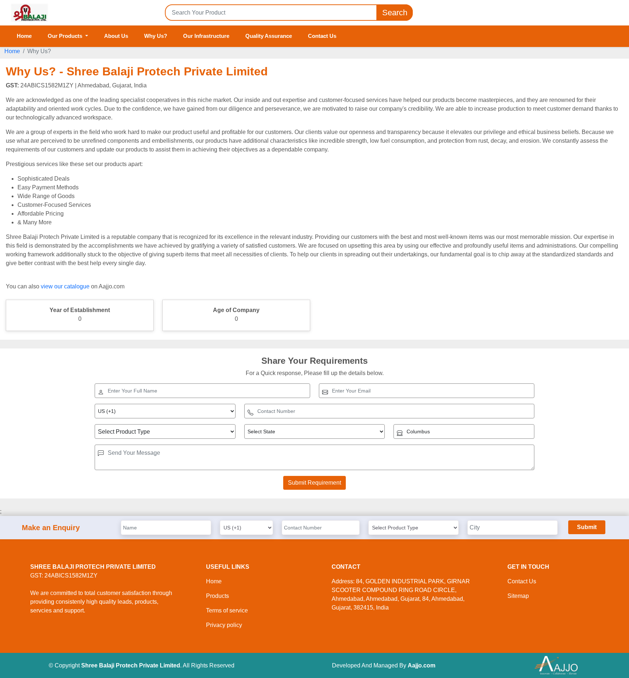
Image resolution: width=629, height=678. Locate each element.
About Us (116, 36)
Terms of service (227, 610)
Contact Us (322, 36)
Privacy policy (224, 625)
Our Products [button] (66, 36)
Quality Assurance (268, 36)
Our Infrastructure (206, 36)
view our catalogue (65, 286)
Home (24, 36)
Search (394, 12)
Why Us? (155, 36)
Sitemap (518, 596)
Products (217, 596)
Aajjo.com (421, 665)
